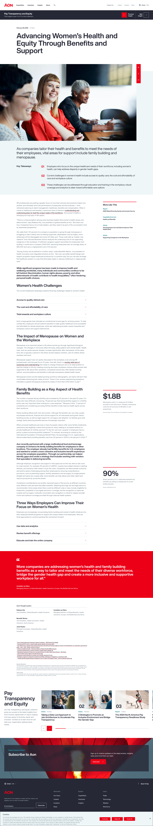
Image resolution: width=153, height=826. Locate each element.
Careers (120, 5)
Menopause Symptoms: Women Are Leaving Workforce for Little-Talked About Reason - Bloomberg (41, 652)
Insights (39, 5)
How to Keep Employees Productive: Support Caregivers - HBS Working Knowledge (37, 642)
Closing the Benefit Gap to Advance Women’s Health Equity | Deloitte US (35, 650)
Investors (126, 5)
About (48, 5)
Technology (107, 799)
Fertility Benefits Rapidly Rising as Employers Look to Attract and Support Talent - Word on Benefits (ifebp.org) (45, 658)
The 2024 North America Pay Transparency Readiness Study (130, 716)
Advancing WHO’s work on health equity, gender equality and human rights (35, 644)
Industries (31, 5)
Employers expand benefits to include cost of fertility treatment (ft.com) (34, 655)
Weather (106, 803)
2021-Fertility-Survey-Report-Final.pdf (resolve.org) (30, 653)
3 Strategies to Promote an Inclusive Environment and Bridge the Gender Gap (94, 717)
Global (145, 5)
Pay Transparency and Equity (18, 13)
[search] (54, 5)
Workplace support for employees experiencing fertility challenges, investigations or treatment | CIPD (42, 656)
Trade (105, 795)
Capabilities (20, 5)
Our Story (57, 795)
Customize (105, 819)
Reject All (117, 819)
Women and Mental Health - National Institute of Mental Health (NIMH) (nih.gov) (36, 649)
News (132, 5)
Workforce (106, 807)
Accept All (129, 819)
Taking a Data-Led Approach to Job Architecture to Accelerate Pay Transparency (58, 717)
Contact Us (110, 5)
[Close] (150, 819)
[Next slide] (49, 728)
